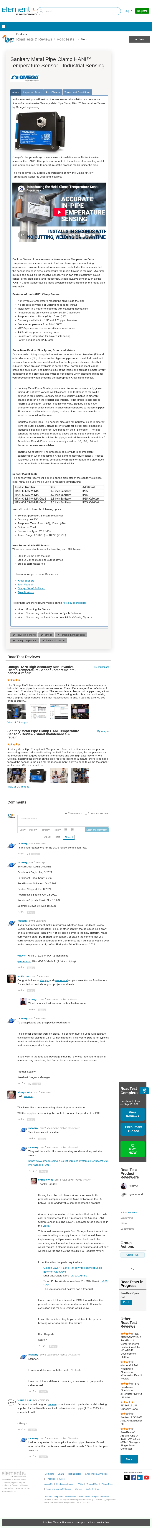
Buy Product (136, 1144)
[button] (22, 829)
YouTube (146, 1477)
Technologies (74, 1474)
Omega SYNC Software (31, 588)
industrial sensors (55, 640)
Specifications (26, 592)
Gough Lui (24, 1399)
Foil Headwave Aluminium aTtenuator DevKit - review (131, 1390)
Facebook (133, 1477)
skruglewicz (25, 1092)
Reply (35, 854)
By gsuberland (101, 667)
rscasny (132, 1212)
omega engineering (27, 640)
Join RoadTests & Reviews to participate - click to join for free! (76, 1522)
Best (57, 837)
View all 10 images (18, 786)
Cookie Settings (92, 1489)
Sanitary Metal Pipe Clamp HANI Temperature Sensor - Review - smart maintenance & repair (43, 734)
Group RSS (132, 1255)
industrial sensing (26, 635)
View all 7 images (17, 722)
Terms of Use (92, 1484)
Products (21, 34)
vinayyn (21, 955)
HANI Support (26, 580)
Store (62, 1479)
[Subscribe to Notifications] (144, 1090)
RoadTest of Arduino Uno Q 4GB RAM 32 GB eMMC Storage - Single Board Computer (130, 1440)
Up (19, 854)
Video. (46, 1225)
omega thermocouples (73, 635)
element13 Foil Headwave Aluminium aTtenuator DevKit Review (131, 1372)
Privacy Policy (107, 1484)
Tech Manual (25, 584)
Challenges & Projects (96, 1474)
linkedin (140, 1477)
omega (48, 635)
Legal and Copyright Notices (59, 1489)
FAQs (80, 1484)
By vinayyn (103, 731)
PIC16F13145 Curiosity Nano (129, 1407)
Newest (69, 837)
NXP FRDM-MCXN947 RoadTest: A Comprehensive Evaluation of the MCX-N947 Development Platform (130, 1345)
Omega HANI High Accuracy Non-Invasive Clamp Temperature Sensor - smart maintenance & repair (41, 670)
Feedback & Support (65, 1484)
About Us (48, 1484)
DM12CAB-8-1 (78, 1275)
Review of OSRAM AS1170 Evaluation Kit (131, 1420)
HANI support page (74, 602)
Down (23, 854)
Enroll (126, 1302)
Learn (61, 1474)
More (84, 39)
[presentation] (22, 829)
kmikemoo (24, 976)
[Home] (19, 11)
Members (49, 1474)
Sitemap (78, 1489)
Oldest (47, 837)
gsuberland (24, 961)
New (141, 39)
